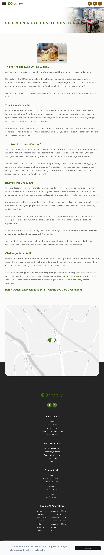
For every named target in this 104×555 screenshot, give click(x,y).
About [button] (51, 421)
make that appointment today (51, 265)
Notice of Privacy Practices (52, 431)
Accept (88, 548)
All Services (52, 461)
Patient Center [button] (51, 428)
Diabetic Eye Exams (52, 452)
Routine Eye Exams (52, 448)
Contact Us (52, 434)
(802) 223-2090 (52, 489)
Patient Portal (52, 425)
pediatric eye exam (70, 276)
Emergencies (52, 458)
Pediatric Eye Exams (52, 455)
